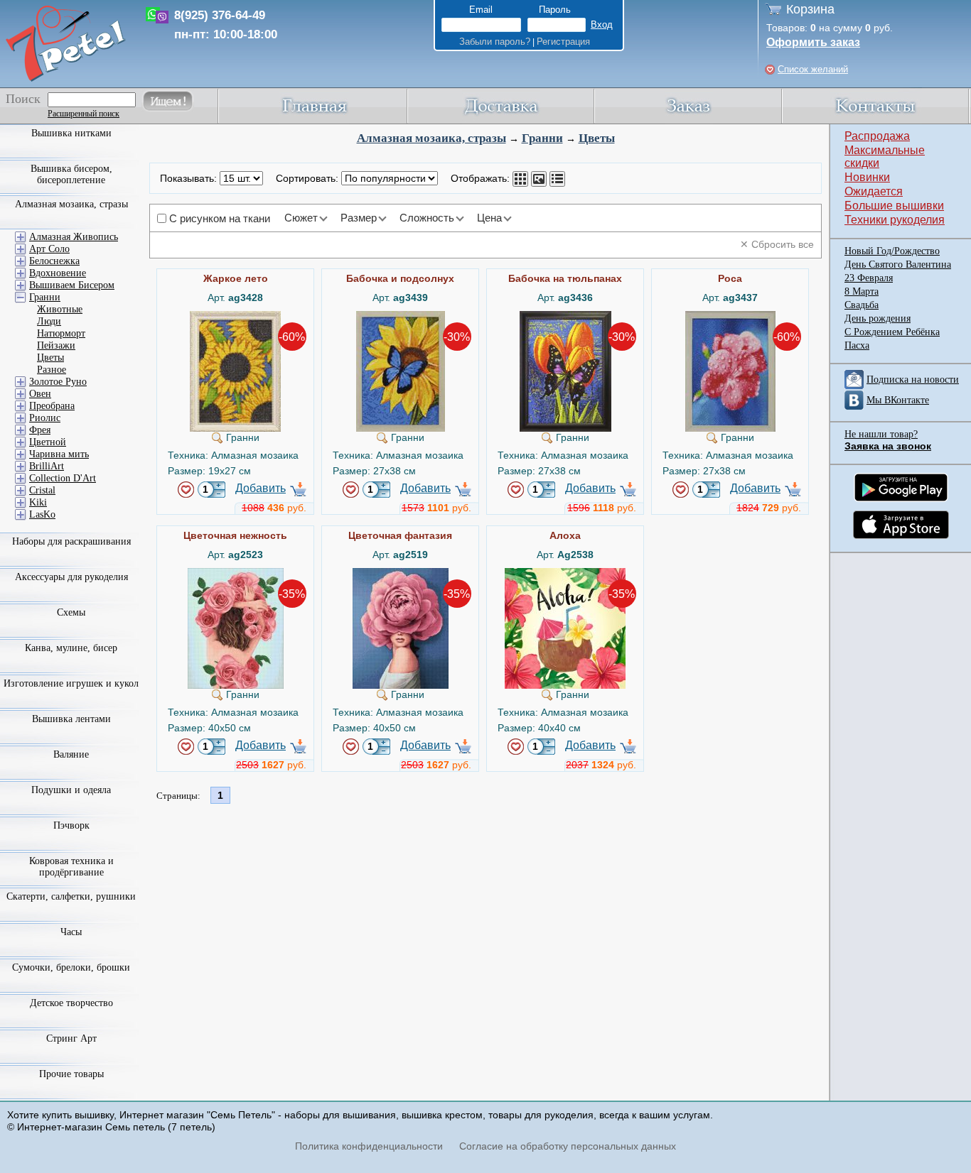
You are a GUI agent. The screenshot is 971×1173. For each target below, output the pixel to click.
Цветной (47, 442)
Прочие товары (71, 1074)
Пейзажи (56, 345)
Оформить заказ (813, 42)
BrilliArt (46, 466)
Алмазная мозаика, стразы (431, 138)
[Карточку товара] (520, 179)
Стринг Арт (71, 1038)
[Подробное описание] (557, 179)
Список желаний (813, 69)
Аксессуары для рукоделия (71, 577)
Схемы (71, 612)
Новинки (867, 177)
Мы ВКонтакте (898, 400)
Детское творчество (71, 1003)
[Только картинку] (539, 179)
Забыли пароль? (494, 41)
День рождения (877, 318)
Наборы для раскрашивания (71, 541)
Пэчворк (71, 825)
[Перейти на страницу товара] (235, 316)
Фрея (39, 430)
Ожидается (873, 191)
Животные (59, 309)
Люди (49, 321)
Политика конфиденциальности (369, 1146)
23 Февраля (868, 278)
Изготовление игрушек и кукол (71, 683)
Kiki (38, 502)
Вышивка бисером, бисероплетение (71, 174)
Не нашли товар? (881, 434)
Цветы (597, 138)
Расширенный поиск (83, 114)
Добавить (260, 488)
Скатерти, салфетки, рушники (71, 896)
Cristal (42, 490)
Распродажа (877, 136)
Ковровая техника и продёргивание (71, 867)
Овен (40, 393)
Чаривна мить (59, 454)
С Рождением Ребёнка (892, 332)
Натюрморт (61, 333)
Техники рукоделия (894, 220)
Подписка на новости (913, 379)
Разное (51, 369)
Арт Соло (49, 249)
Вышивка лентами (71, 719)
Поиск (23, 99)
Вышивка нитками (71, 133)
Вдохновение (57, 273)
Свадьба (861, 305)
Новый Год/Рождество (892, 251)
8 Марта (861, 291)
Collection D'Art (62, 478)
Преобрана (52, 405)
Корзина (810, 9)
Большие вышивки (894, 206)
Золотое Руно (58, 381)
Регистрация (563, 41)
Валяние (71, 754)
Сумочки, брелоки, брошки (71, 967)
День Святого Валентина (897, 264)
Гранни (542, 138)
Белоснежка (54, 261)
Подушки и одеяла (71, 790)
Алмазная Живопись (73, 236)
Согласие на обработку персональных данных (567, 1146)
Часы (71, 932)
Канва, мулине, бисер (71, 648)
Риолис (44, 418)
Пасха (856, 345)
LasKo (42, 514)
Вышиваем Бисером (71, 285)
